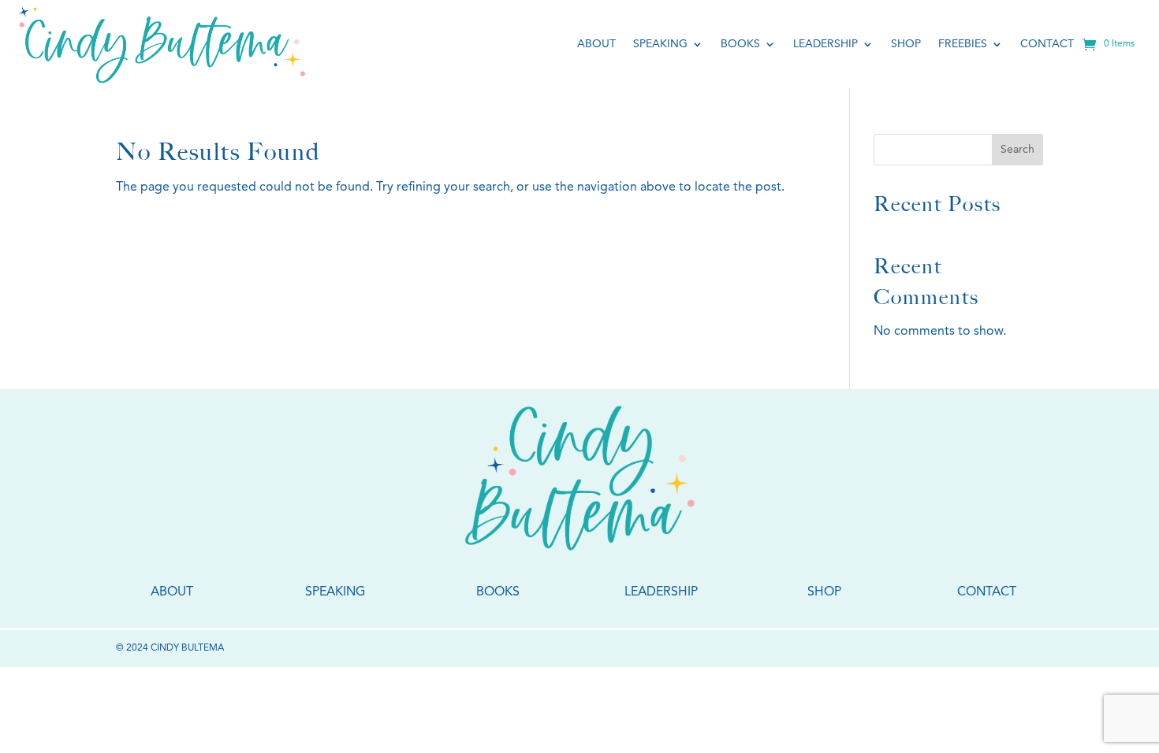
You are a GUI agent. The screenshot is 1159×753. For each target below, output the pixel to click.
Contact (1047, 44)
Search (1017, 149)
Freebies (962, 44)
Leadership (825, 44)
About (596, 44)
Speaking (660, 44)
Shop (906, 44)
